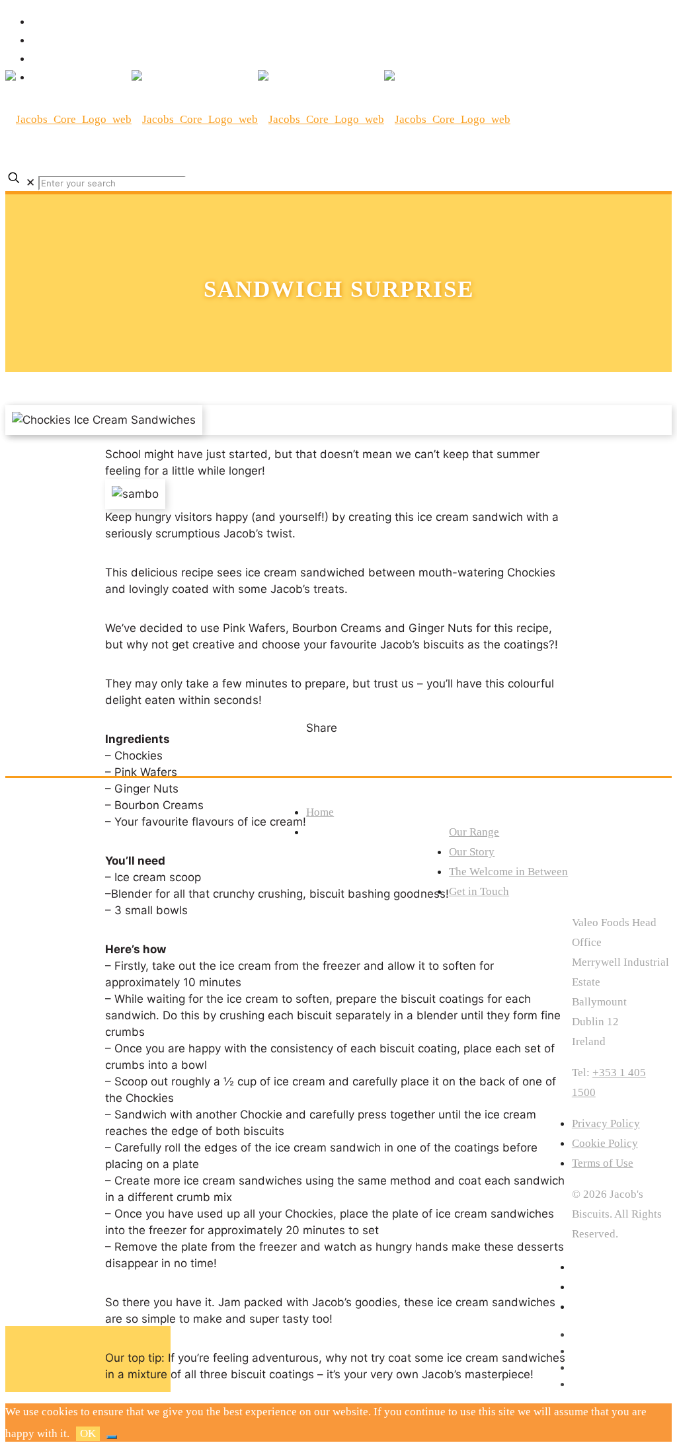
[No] (111, 1437)
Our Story (472, 851)
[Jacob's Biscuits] (257, 119)
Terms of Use (602, 1163)
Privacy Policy (606, 1123)
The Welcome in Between (508, 871)
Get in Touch (479, 891)
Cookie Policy (605, 1143)
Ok (88, 1433)
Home (320, 812)
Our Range (474, 832)
